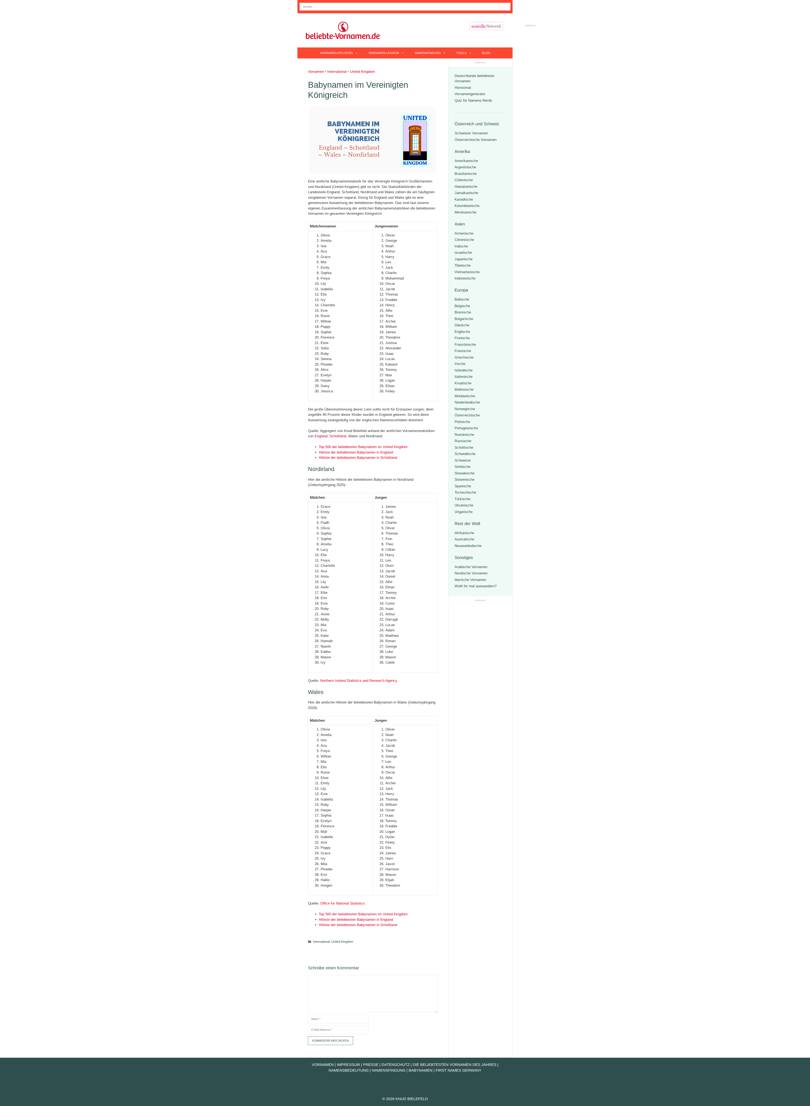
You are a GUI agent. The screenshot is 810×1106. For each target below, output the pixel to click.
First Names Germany (458, 1070)
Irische (460, 364)
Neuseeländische (468, 546)
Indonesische (465, 278)
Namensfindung (428, 53)
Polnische (462, 422)
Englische (462, 332)
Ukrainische (464, 505)
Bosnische (463, 312)
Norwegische (465, 409)
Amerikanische (466, 161)
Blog (486, 53)
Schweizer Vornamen (471, 133)
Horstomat (463, 88)
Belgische (462, 306)
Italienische (463, 377)
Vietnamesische (467, 272)
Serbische (462, 467)
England (321, 436)
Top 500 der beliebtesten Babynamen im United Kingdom (363, 447)
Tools (461, 53)
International (337, 72)
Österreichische (467, 415)
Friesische (463, 351)
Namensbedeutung (349, 1070)
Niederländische (467, 402)
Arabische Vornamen (471, 567)
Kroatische (463, 383)
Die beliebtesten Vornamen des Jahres (454, 1065)
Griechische (464, 357)
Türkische (462, 499)
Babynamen (420, 1070)
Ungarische (463, 512)
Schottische (464, 448)
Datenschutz (396, 1065)
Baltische (462, 299)
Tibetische (463, 265)
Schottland (337, 436)
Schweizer (463, 460)
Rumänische (464, 435)
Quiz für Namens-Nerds (473, 101)
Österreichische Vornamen (476, 140)
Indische (461, 246)
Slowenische (464, 480)
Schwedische (465, 454)
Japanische (463, 259)
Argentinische (465, 167)
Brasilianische (466, 174)
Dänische (462, 325)
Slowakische (464, 473)
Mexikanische (465, 212)
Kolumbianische (467, 206)
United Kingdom (362, 72)
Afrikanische (464, 533)
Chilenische (464, 180)
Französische (465, 345)
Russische (463, 441)
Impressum (348, 1065)
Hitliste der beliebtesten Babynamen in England (356, 452)
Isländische (463, 370)
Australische (464, 539)
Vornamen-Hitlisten (336, 53)
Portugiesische (466, 428)
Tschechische (465, 492)
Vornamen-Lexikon (384, 53)
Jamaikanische (466, 193)
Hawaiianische (466, 187)
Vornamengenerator (470, 94)
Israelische (463, 253)
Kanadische (464, 199)
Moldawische (465, 396)
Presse (370, 1065)
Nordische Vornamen (471, 573)
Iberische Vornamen (470, 580)
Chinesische (464, 240)
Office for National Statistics (342, 903)
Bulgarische (464, 319)
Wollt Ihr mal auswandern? (476, 586)
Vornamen (316, 72)
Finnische (462, 338)
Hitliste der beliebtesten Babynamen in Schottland (358, 458)
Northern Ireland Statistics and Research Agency (358, 681)
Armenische (464, 233)
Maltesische (464, 390)
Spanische (463, 486)
